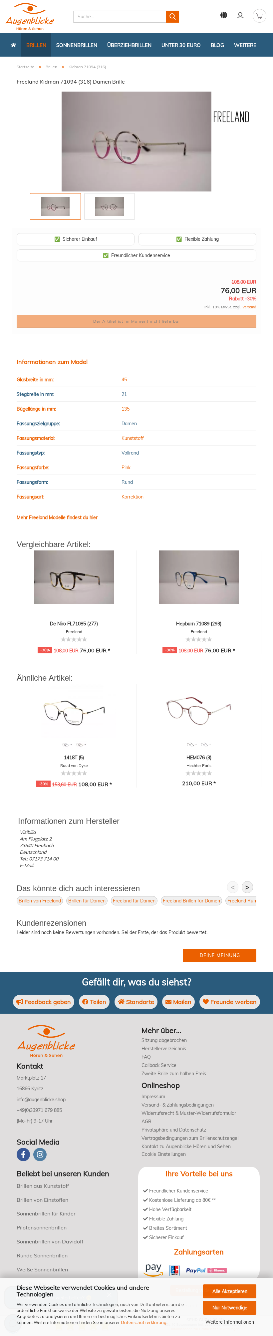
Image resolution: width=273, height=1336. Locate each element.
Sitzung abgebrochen (164, 1040)
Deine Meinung (220, 955)
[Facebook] (23, 1154)
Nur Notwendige (229, 1308)
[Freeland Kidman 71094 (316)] (136, 141)
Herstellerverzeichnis (163, 1049)
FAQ (146, 1057)
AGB (146, 1122)
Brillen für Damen (87, 901)
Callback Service (158, 1065)
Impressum (153, 1097)
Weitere (245, 45)
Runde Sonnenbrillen (42, 1255)
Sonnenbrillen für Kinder (46, 1213)
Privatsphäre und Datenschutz (173, 1130)
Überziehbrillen (129, 45)
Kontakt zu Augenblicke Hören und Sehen (186, 1147)
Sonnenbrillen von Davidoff (50, 1241)
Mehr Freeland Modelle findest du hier (57, 517)
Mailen (181, 1002)
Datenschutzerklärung (143, 1322)
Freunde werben (233, 1002)
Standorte (139, 1002)
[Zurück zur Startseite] (13, 45)
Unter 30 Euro (181, 45)
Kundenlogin (240, 15)
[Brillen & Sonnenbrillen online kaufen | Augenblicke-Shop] (36, 16)
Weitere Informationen (229, 1322)
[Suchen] (172, 17)
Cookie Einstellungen (163, 1154)
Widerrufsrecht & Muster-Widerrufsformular (188, 1113)
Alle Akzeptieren (229, 1291)
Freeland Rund (243, 901)
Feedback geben (47, 1002)
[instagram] (40, 1154)
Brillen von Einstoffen (42, 1199)
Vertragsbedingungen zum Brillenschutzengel (189, 1138)
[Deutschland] (223, 15)
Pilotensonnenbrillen (42, 1227)
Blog (217, 45)
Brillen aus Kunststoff (43, 1185)
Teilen (97, 1002)
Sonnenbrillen (76, 45)
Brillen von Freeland (40, 901)
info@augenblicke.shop (41, 1100)
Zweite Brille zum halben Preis (173, 1074)
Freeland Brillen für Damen (191, 901)
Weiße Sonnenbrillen (42, 1269)
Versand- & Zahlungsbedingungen (177, 1105)
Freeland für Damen (134, 901)
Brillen (36, 45)
